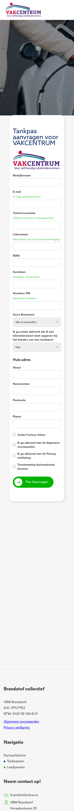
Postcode (19, 400)
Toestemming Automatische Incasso (36, 466)
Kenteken (19, 272)
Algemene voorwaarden (21, 721)
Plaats (17, 416)
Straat (17, 367)
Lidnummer (20, 234)
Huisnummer (21, 383)
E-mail (17, 191)
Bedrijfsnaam (22, 175)
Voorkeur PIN (21, 293)
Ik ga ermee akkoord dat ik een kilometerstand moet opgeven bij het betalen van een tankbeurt (35, 335)
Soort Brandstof (23, 314)
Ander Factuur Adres (31, 434)
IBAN (16, 255)
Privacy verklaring (17, 727)
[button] (62, 10)
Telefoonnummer (24, 213)
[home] (22, 10)
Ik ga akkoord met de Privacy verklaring (36, 455)
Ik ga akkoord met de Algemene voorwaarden (38, 444)
